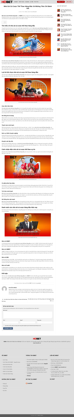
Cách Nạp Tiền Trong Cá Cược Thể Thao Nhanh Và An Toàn (66, 25)
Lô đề (31, 1)
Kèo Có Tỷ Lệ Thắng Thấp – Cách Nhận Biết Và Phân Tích (66, 35)
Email (21, 320)
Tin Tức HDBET (29, 283)
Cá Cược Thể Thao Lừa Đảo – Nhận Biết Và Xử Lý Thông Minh (66, 10)
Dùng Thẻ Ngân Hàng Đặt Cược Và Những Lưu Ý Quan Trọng (66, 30)
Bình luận (5, 310)
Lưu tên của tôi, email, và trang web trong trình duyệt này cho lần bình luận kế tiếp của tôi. (23, 325)
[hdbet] (7, 2)
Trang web (39, 320)
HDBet (16, 1)
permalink (39, 283)
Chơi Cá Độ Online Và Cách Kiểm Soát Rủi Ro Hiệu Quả (66, 20)
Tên (4, 320)
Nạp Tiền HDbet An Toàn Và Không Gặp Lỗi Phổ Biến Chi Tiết (66, 40)
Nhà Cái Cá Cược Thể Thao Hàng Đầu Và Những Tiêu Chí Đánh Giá (66, 49)
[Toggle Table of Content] (4, 22)
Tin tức (36, 1)
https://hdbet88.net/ (37, 343)
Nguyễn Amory (34, 11)
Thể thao (21, 1)
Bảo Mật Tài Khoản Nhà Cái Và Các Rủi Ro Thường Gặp (66, 15)
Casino (27, 1)
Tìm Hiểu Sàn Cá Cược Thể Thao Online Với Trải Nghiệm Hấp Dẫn (66, 45)
